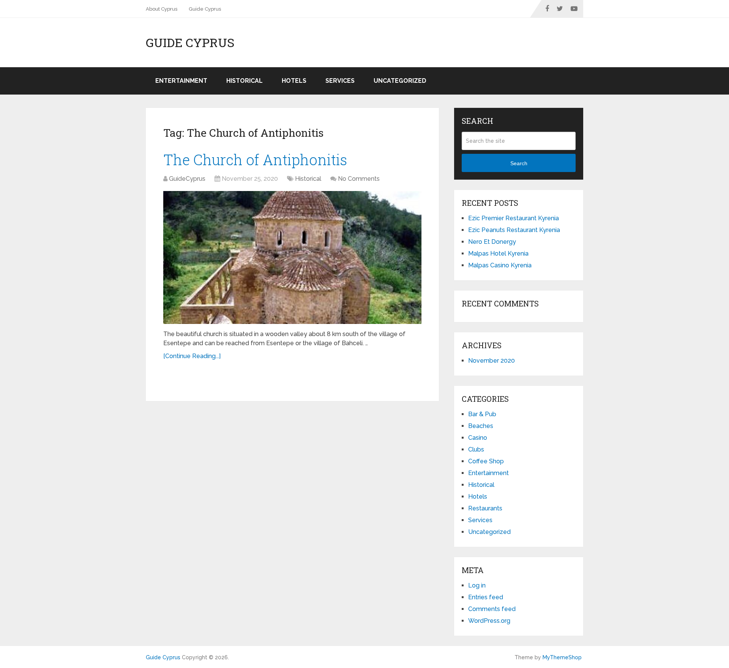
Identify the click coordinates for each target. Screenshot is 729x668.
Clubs (476, 449)
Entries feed (485, 597)
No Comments (359, 178)
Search (518, 163)
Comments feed (492, 609)
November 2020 (491, 360)
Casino (477, 437)
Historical (244, 80)
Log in (477, 585)
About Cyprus (161, 9)
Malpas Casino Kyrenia (500, 265)
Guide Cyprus (205, 9)
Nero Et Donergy (492, 241)
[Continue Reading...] (192, 356)
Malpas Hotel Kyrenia (498, 253)
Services (340, 80)
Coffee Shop (486, 461)
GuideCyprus (187, 178)
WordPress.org (489, 620)
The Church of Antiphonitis (255, 159)
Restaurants (485, 508)
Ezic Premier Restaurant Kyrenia (513, 218)
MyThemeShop (562, 657)
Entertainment (181, 80)
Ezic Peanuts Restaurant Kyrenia (514, 230)
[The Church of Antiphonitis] (292, 257)
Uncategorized (400, 80)
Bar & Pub (482, 414)
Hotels (294, 80)
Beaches (480, 426)
